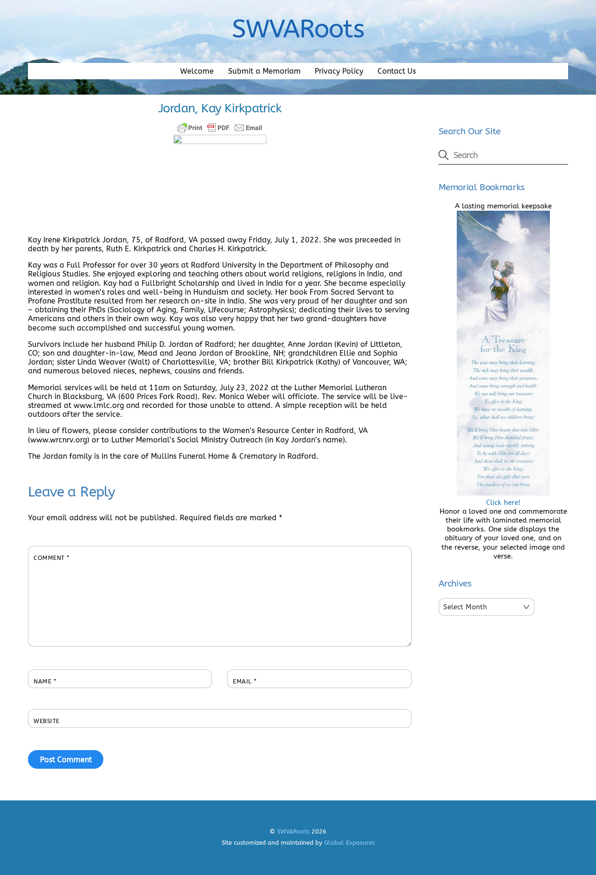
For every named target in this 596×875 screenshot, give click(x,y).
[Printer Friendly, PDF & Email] (220, 128)
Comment (52, 557)
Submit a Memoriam (264, 71)
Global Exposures (349, 842)
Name (45, 681)
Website (47, 720)
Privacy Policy (339, 71)
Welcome (197, 71)
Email (245, 681)
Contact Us (397, 71)
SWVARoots (293, 831)
